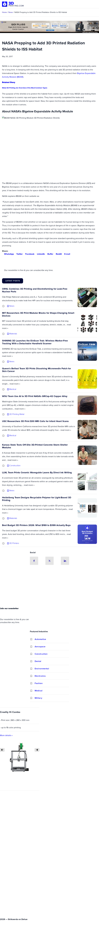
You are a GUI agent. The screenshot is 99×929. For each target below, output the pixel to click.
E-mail (67, 253)
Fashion (39, 683)
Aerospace (40, 646)
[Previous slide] (2, 749)
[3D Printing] (13, 4)
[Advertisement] (49, 587)
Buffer (50, 253)
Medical (38, 690)
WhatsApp (9, 253)
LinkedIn (41, 253)
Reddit (59, 253)
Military (38, 697)
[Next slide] (37, 749)
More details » (6, 735)
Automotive (40, 639)
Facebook (29, 253)
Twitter (19, 253)
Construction (41, 653)
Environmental (42, 668)
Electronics (40, 675)
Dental (38, 661)
